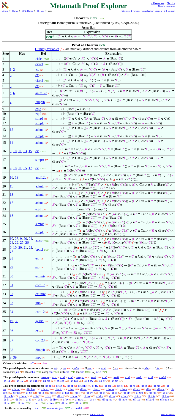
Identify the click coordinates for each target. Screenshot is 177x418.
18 (16, 177)
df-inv (50, 403)
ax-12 (20, 380)
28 (11, 258)
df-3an (82, 385)
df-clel (45, 389)
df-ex (120, 385)
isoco (39, 240)
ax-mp (45, 377)
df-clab (16, 389)
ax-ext (33, 380)
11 (20, 151)
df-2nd (150, 399)
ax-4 (93, 377)
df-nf (132, 385)
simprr (39, 160)
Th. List (40, 11)
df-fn (6, 399)
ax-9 (150, 377)
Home (15, 11)
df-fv (66, 399)
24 (11, 242)
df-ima (137, 396)
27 (11, 251)
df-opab (8, 396)
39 (15, 357)
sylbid (39, 321)
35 (16, 321)
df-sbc (160, 389)
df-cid (21, 403)
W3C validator (168, 414)
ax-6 (116, 377)
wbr (146, 368)
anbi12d (40, 177)
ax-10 (162, 377)
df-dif (16, 392)
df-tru (95, 385)
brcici (39, 249)
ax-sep (60, 380)
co (17, 371)
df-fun (165, 396)
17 (30, 168)
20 (25, 238)
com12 (40, 285)
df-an (59, 385)
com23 (40, 340)
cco (51, 371)
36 (11, 331)
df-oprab (107, 399)
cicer (36, 408)
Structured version (131, 11)
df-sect (36, 403)
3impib (40, 102)
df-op (126, 392)
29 (11, 267)
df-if (77, 392)
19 (11, 321)
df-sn (102, 392)
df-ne (71, 389)
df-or (70, 385)
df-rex (96, 389)
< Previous (157, 3)
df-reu (123, 389)
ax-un (115, 380)
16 (11, 177)
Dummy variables (47, 49)
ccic (98, 371)
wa (64, 368)
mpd (38, 357)
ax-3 (70, 377)
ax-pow (88, 380)
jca (37, 69)
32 (11, 294)
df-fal (108, 385)
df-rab (136, 389)
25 (22, 242)
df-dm (99, 396)
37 (11, 340)
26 (27, 242)
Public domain (97, 414)
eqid (38, 109)
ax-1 (54, 377)
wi (55, 368)
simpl (39, 118)
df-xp (48, 396)
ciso (82, 371)
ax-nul (74, 380)
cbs (33, 371)
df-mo (156, 385)
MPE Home (27, 11)
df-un (29, 392)
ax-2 (62, 377)
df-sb (144, 385)
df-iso (65, 403)
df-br (165, 392)
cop (116, 368)
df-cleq (31, 389)
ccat (66, 371)
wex (89, 368)
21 (30, 238)
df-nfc (58, 389)
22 (16, 242)
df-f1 (29, 399)
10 (15, 151)
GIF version (169, 11)
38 (11, 350)
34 (11, 312)
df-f (18, 399)
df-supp (164, 399)
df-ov (93, 399)
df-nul (65, 392)
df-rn (112, 396)
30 (11, 276)
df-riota (79, 399)
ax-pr (102, 380)
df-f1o (53, 399)
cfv (158, 368)
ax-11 (7, 380)
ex (37, 75)
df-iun (152, 392)
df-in (41, 392)
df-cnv (73, 396)
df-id (36, 396)
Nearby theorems (166, 6)
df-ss (53, 392)
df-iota (151, 396)
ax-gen (80, 377)
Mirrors (5, 11)
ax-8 (139, 377)
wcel (103, 368)
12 (11, 129)
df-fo (40, 399)
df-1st (136, 399)
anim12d (41, 93)
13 (25, 151)
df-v (148, 389)
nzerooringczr (55, 408)
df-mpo (123, 399)
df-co (87, 396)
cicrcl (39, 64)
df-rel (60, 396)
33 (11, 303)
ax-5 (104, 377)
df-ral (83, 389)
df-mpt (23, 396)
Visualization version (152, 11)
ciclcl (39, 59)
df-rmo (110, 389)
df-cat (7, 403)
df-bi (48, 385)
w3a (76, 368)
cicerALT (76, 408)
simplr (39, 136)
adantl (39, 129)
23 (16, 238)
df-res (124, 396)
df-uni (139, 392)
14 (11, 142)
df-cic (79, 403)
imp (38, 303)
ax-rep (47, 380)
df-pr (114, 392)
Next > (171, 3)
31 (11, 285)
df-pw (90, 392)
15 (30, 151)
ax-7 (127, 377)
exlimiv (40, 276)
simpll (39, 123)
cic (37, 151)
